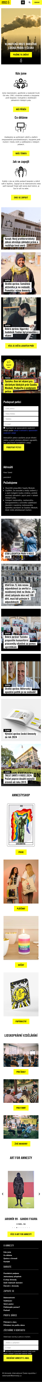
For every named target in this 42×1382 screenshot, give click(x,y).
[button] (23, 2)
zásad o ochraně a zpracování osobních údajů (17, 1353)
